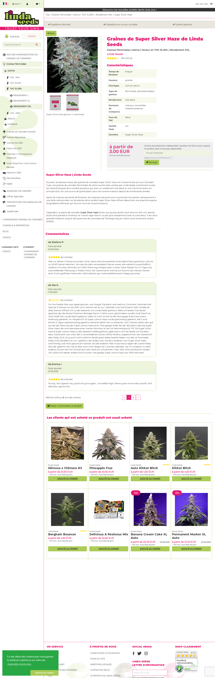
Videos (7, 237)
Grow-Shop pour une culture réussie (21, 165)
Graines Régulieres (15, 137)
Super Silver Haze (123, 14)
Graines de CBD (14, 142)
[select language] (6, 4)
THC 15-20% (88, 14)
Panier (31, 36)
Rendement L (21, 95)
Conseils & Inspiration (16, 225)
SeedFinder (12, 211)
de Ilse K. (53, 285)
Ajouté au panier (67, 478)
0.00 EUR (13, 36)
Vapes (9, 183)
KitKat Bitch (181, 468)
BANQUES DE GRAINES (18, 191)
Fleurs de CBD (14, 148)
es (201, 4)
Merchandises (13, 178)
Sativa (76, 14)
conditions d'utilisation (105, 653)
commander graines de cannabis (31, 254)
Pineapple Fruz (100, 468)
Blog (6, 231)
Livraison (53, 653)
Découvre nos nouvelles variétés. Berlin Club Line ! (129, 10)
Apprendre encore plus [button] (19, 664)
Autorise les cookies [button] (44, 673)
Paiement (53, 658)
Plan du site (97, 658)
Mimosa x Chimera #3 (65, 468)
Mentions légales (101, 664)
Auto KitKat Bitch (144, 468)
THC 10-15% (15, 83)
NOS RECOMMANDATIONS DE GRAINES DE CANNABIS (22, 56)
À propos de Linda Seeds (105, 675)
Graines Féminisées (61, 14)
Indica (11, 118)
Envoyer (152, 162)
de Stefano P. (56, 242)
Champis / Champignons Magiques (19, 156)
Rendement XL (21, 100)
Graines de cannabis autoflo (21, 131)
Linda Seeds (115, 54)
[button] (16, 673)
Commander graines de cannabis (23, 219)
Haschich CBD (13, 172)
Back (52, 33)
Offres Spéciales (14, 196)
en (206, 4)
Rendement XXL (104, 14)
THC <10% (15, 77)
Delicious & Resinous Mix (108, 534)
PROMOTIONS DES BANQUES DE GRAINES (24, 204)
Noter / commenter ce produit (66, 406)
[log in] (27, 4)
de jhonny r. (55, 364)
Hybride (12, 124)
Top (47, 14)
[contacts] (38, 4)
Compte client (56, 664)
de (197, 4)
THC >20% (15, 113)
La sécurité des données (62, 670)
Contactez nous (100, 670)
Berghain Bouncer (62, 534)
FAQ (50, 675)
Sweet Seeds (53, 465)
